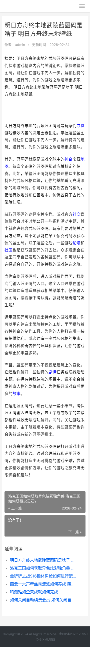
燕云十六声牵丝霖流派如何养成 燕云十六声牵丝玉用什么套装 (44, 583)
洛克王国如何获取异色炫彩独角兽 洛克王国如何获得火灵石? (44, 568)
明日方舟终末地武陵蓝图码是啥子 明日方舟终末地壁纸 (44, 560)
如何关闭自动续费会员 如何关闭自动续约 (44, 599)
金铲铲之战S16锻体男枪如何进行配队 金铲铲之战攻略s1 (44, 576)
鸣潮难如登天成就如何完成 (34, 591)
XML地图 (48, 639)
